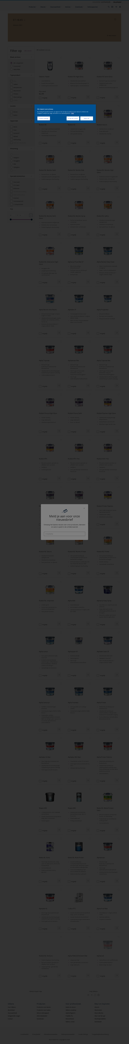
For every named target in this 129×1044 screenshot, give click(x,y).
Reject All (86, 118)
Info (72, 113)
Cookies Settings (43, 118)
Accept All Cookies (73, 118)
